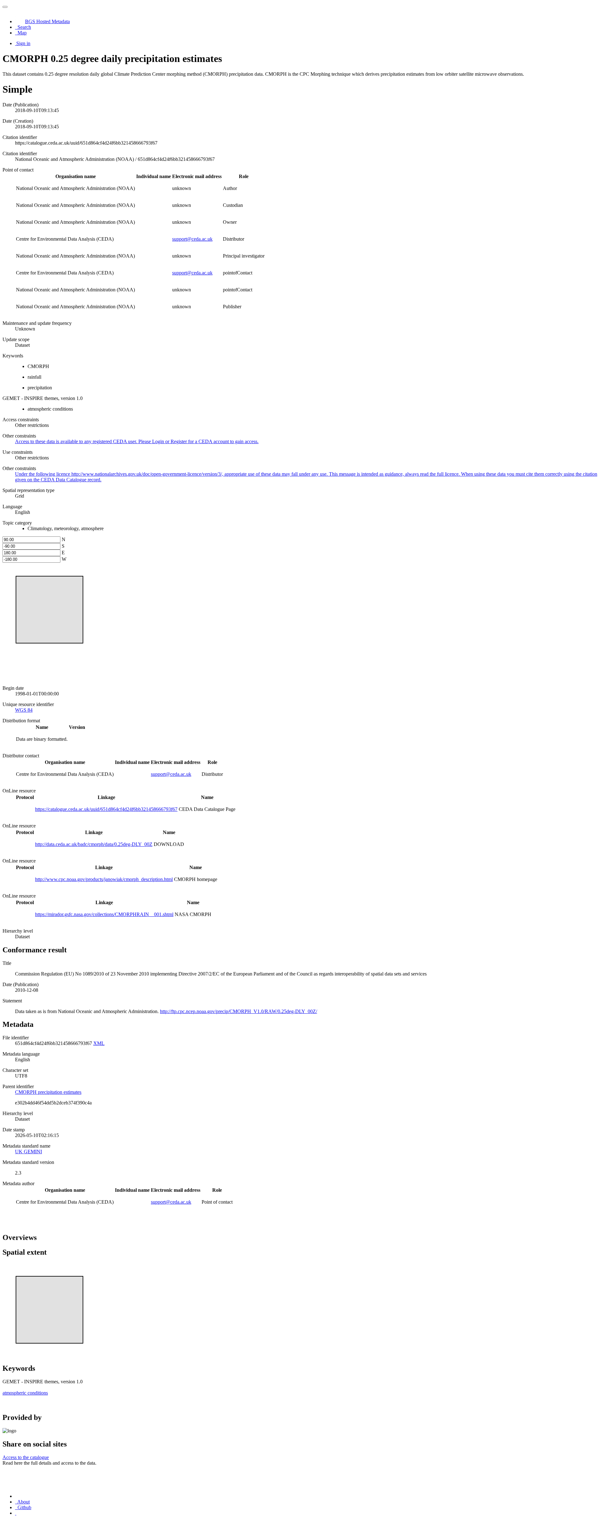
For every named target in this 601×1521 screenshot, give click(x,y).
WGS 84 (24, 710)
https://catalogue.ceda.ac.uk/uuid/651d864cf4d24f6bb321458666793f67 (106, 809)
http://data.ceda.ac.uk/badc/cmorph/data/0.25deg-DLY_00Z (93, 844)
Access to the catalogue (26, 1457)
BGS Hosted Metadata (47, 21)
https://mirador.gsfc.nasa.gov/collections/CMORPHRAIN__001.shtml (104, 914)
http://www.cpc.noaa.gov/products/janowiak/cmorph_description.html (104, 879)
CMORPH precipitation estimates (48, 1092)
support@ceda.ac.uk (192, 239)
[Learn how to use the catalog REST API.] (15, 1513)
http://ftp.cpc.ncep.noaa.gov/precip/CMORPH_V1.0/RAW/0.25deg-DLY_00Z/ (238, 1011)
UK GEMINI (28, 1151)
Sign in (23, 43)
